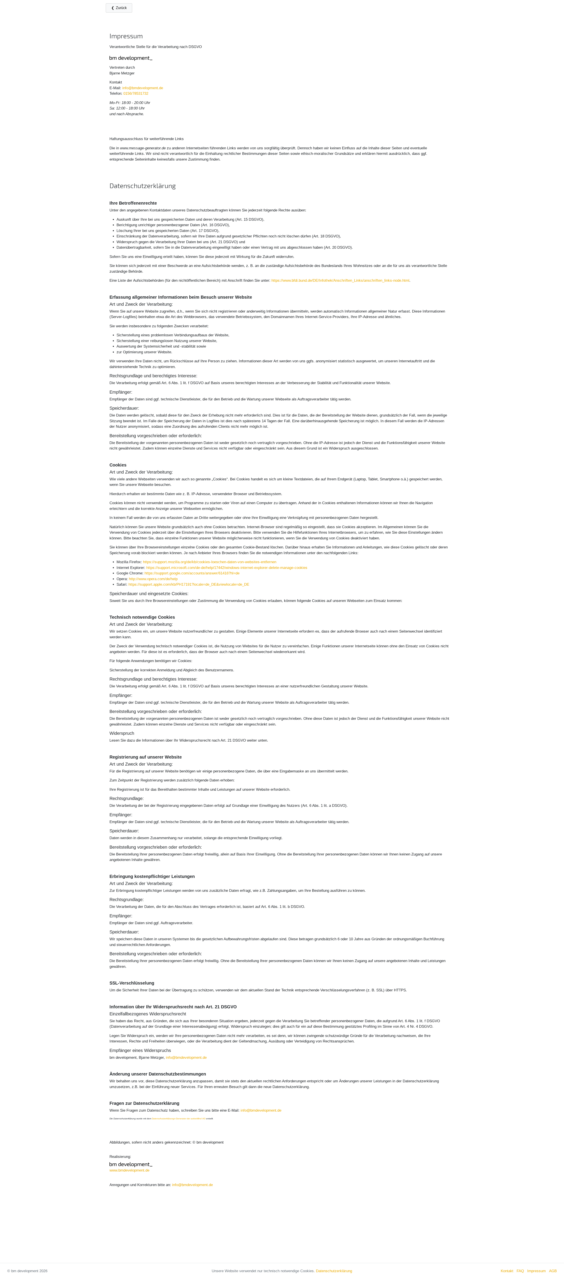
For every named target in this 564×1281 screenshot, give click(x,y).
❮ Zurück (119, 8)
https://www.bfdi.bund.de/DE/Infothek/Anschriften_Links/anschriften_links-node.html (340, 280)
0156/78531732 (135, 93)
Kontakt (507, 1271)
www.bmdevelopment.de (129, 1170)
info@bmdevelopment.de (142, 88)
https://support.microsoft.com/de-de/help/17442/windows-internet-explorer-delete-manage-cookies (226, 568)
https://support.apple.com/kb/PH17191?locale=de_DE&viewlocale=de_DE (188, 584)
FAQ (520, 1271)
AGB (553, 1271)
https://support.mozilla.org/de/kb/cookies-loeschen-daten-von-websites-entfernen (209, 562)
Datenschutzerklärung (334, 1271)
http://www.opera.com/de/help (153, 579)
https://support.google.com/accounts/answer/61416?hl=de (192, 573)
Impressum (536, 1271)
